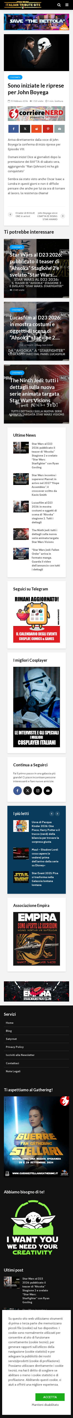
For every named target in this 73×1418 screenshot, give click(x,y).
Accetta (50, 1397)
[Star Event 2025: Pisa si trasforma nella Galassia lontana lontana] (21, 876)
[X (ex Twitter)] (27, 790)
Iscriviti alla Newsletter (20, 1055)
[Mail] (48, 790)
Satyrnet (11, 1039)
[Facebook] (17, 790)
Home (9, 1023)
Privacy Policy (15, 1047)
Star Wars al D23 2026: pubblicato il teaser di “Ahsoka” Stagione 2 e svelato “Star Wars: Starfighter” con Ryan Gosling (45, 455)
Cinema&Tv (15, 77)
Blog (9, 1031)
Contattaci (12, 1063)
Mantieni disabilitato (45, 1405)
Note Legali (13, 1071)
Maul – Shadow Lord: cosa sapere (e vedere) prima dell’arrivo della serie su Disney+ (45, 857)
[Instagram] (37, 790)
